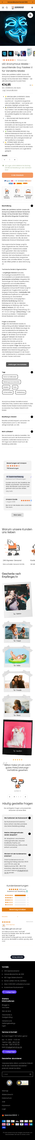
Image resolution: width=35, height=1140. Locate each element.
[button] (9, 491)
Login (4, 1109)
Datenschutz (7, 1098)
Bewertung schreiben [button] (17, 909)
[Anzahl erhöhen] (14, 160)
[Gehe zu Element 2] (11, 54)
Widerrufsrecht (7, 1094)
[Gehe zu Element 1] (4, 54)
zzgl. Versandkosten (10, 90)
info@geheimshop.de (14, 1047)
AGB (3, 1102)
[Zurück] (2, 2)
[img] (6, 922)
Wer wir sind (6, 1011)
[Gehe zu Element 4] (23, 54)
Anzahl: (4, 155)
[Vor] (32, 2)
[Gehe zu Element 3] (17, 54)
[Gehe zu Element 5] (29, 52)
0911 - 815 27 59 (13, 1042)
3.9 (4, 60)
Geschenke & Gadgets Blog (7, 1016)
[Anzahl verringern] (4, 160)
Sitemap (5, 1091)
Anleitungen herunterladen (17, 364)
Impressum (6, 1105)
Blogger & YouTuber (5, 1006)
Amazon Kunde (11, 499)
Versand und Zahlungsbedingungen (8, 1023)
